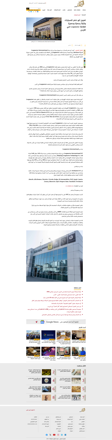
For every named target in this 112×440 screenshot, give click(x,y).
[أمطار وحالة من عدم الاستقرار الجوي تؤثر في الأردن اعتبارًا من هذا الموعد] (76, 398)
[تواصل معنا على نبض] (37, 11)
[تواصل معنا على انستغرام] (35, 11)
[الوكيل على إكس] (50, 435)
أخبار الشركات (57, 10)
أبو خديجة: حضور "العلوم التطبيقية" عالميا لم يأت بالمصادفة (66, 303)
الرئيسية (84, 15)
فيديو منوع (70, 424)
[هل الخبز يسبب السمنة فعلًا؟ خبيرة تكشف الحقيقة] (33, 351)
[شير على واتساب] (84, 65)
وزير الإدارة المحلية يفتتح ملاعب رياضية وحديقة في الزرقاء (34, 342)
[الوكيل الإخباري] (79, 4)
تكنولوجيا (52, 356)
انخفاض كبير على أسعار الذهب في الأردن (65, 387)
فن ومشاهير (82, 356)
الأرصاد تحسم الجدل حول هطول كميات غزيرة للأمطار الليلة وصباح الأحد (34, 388)
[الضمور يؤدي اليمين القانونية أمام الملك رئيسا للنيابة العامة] (79, 335)
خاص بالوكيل (82, 429)
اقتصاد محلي (82, 419)
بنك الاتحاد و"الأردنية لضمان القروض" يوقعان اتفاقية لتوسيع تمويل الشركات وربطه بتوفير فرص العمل (56, 301)
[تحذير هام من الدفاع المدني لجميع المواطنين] (46, 381)
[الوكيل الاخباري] (82, 410)
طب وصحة (37, 356)
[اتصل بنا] (29, 11)
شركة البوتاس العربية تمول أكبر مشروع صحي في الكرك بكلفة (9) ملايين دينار (62, 298)
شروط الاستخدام (45, 424)
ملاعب (64, 10)
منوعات (71, 431)
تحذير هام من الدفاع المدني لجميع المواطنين (34, 379)
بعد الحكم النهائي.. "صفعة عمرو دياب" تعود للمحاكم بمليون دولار (80, 359)
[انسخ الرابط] (84, 67)
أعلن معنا (49, 10)
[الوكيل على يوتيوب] (54, 435)
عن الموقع (47, 419)
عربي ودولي (70, 426)
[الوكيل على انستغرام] (58, 435)
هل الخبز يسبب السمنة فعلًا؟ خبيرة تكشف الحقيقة (33, 358)
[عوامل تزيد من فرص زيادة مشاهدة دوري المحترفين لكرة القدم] (48, 335)
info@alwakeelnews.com (32, 424)
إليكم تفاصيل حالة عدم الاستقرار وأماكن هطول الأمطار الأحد (64, 380)
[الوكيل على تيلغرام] (62, 435)
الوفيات (59, 431)
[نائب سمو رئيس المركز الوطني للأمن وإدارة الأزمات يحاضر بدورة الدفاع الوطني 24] (64, 335)
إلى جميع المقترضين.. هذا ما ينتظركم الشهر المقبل (64, 370)
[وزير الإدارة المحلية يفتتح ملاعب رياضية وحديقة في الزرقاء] (33, 335)
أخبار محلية (82, 339)
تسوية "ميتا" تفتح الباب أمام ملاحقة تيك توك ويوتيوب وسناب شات (48, 359)
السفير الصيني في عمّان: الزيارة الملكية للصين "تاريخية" (64, 358)
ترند (72, 422)
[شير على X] (84, 61)
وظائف (83, 426)
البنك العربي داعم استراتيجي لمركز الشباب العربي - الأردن (67, 295)
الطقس (83, 422)
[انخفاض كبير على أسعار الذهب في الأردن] (76, 389)
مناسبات (59, 426)
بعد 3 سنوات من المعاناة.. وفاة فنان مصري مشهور (35, 396)
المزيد (43, 10)
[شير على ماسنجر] (84, 62)
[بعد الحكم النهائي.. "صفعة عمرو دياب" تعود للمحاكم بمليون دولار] (79, 351)
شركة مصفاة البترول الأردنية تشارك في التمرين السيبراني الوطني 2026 (64, 292)
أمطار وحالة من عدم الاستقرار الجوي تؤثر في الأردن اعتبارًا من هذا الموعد (64, 397)
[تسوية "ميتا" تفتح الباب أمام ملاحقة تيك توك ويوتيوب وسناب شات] (48, 351)
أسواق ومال (70, 429)
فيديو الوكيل (82, 431)
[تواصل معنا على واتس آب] (33, 11)
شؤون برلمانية (82, 424)
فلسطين (69, 10)
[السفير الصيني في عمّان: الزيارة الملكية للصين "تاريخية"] (64, 351)
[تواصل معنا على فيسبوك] (31, 11)
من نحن (47, 417)
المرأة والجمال (58, 422)
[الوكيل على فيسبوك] (47, 435)
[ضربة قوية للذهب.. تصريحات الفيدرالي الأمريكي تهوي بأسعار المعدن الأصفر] (46, 372)
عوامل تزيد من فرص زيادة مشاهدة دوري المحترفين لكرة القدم (48, 342)
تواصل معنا (46, 422)
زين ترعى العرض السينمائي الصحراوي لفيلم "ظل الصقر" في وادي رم (64, 306)
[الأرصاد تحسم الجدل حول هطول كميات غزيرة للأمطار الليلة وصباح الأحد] (46, 389)
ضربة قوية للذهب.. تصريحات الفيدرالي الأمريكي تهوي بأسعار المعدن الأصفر (34, 371)
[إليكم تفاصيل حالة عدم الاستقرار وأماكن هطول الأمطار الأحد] (76, 381)
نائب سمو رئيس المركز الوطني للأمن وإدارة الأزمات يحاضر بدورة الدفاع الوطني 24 (64, 342)
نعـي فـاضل (58, 429)
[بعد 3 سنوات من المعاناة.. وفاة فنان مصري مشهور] (46, 398)
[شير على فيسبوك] (84, 59)
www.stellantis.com (69, 186)
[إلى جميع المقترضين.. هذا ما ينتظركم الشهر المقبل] (76, 372)
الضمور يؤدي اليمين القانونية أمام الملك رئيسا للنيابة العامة (79, 341)
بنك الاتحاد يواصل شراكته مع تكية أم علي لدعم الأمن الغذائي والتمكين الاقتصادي (61, 315)
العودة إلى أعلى (30, 410)
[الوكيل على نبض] (65, 435)
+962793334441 (34, 419)
